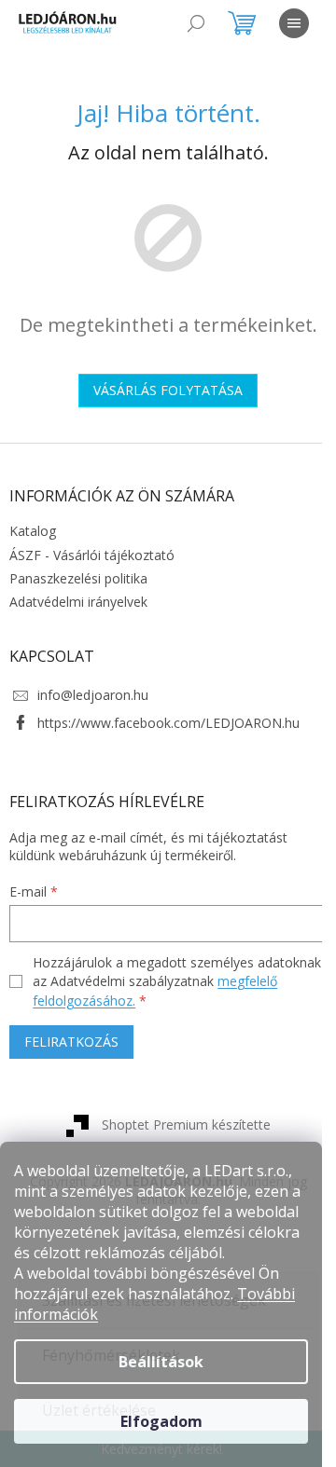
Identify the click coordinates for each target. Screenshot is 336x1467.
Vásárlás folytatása (168, 390)
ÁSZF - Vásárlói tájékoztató (92, 555)
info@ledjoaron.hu (92, 695)
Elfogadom (161, 1421)
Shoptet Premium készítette (186, 1124)
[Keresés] (196, 23)
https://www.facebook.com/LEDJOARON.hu (168, 723)
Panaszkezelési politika (78, 578)
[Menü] (294, 23)
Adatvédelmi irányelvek (78, 601)
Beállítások (161, 1361)
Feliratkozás (71, 1041)
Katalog (32, 531)
